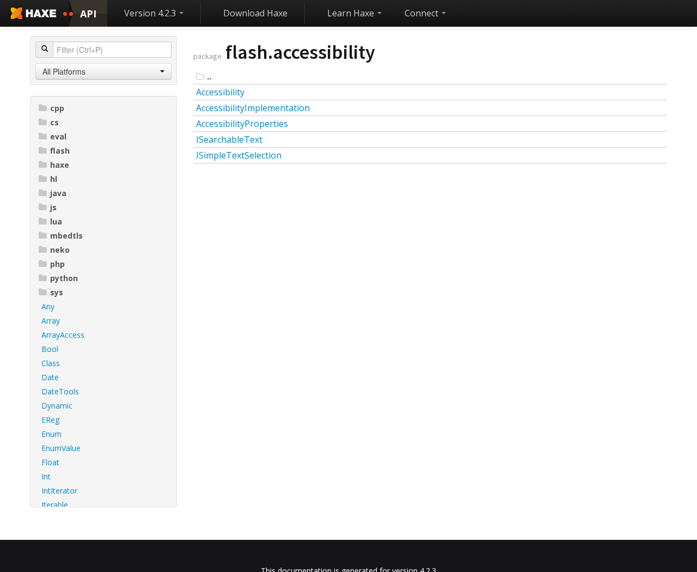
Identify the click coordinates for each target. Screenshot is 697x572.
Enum (51, 434)
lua (56, 221)
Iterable (54, 505)
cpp (57, 108)
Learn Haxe (351, 13)
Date (50, 377)
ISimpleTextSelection (239, 155)
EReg (50, 420)
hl (53, 179)
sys (56, 292)
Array (50, 320)
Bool (49, 349)
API (88, 13)
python (64, 278)
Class (50, 363)
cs (54, 122)
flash (60, 150)
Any (47, 306)
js (53, 207)
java (58, 193)
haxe (59, 165)
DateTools (60, 391)
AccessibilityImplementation (253, 108)
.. (209, 76)
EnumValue (61, 448)
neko (60, 250)
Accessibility (220, 92)
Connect (423, 13)
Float (50, 462)
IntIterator (59, 490)
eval (58, 136)
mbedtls (66, 235)
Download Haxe (255, 13)
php (57, 264)
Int (46, 476)
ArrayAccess (62, 335)
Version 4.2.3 (151, 13)
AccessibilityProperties (242, 124)
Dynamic (56, 405)
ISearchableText (229, 139)
